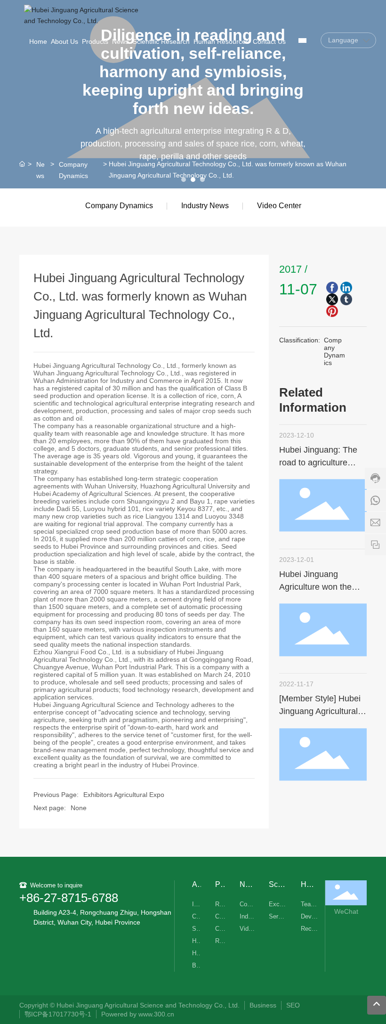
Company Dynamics (73, 170)
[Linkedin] (346, 287)
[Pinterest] (332, 311)
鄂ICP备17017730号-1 (57, 1014)
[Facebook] (332, 287)
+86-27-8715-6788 (68, 898)
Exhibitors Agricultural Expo (123, 794)
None (79, 808)
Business (262, 1005)
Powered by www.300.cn (138, 1014)
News (40, 170)
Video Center (279, 206)
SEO (293, 1005)
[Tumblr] (346, 299)
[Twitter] (332, 299)
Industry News (205, 206)
